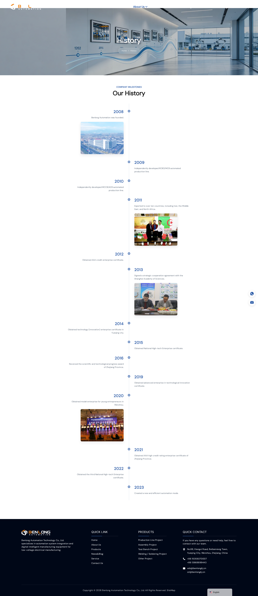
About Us (139, 6)
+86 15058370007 (197, 558)
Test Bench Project (148, 549)
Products (161, 6)
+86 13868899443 (197, 562)
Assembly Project (147, 544)
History (133, 50)
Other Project (145, 558)
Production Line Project (150, 540)
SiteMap (171, 590)
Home (121, 6)
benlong (25, 7)
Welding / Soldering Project (152, 553)
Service (207, 6)
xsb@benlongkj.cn (196, 568)
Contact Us (229, 6)
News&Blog (185, 6)
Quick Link (99, 532)
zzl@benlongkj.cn (196, 572)
